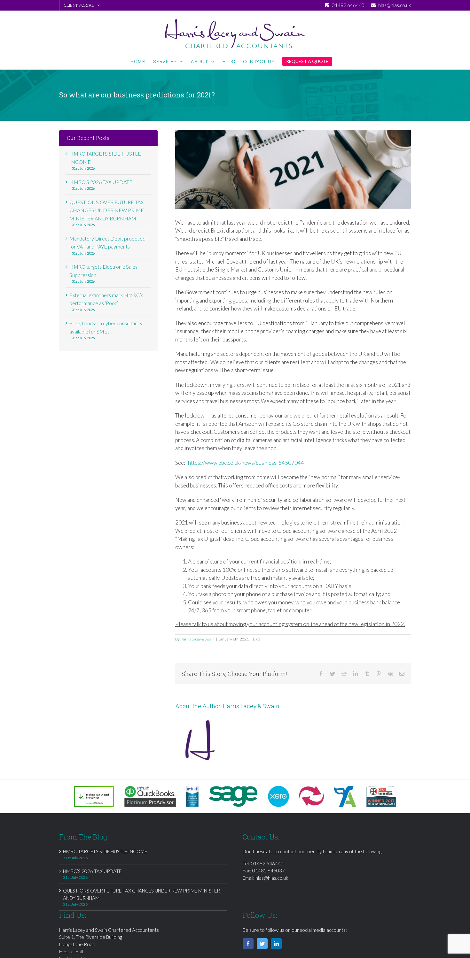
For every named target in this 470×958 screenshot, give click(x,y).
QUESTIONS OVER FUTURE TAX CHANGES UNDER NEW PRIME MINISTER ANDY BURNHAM (106, 210)
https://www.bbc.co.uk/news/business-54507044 (246, 462)
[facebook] (248, 943)
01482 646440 (267, 863)
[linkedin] (276, 943)
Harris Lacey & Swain (197, 639)
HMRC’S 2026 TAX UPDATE (100, 182)
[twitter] (262, 943)
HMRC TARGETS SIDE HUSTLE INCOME (105, 851)
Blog (256, 639)
